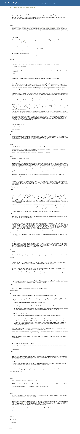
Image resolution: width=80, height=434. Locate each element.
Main (27, 7)
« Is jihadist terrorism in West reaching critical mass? (17, 7)
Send (29, 410)
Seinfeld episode (24, 402)
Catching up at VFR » (31, 7)
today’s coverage (22, 40)
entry (17, 235)
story (45, 50)
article (20, 383)
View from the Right (12, 2)
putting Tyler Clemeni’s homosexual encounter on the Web (47, 27)
